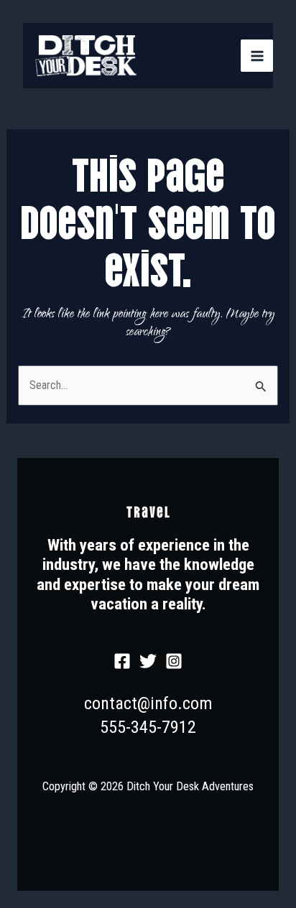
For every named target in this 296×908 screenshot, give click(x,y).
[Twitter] (148, 661)
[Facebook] (122, 661)
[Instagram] (173, 661)
